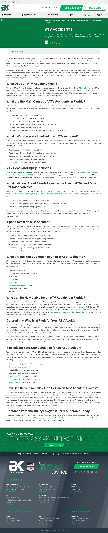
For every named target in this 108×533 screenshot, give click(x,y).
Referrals (36, 454)
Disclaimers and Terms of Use (72, 454)
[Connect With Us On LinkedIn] (88, 472)
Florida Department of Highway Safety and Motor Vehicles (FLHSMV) (34, 194)
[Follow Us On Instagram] (80, 472)
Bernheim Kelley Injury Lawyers (55, 20)
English (14, 2)
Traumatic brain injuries (17, 286)
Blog (19, 454)
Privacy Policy (54, 454)
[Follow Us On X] (84, 472)
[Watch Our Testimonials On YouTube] (92, 472)
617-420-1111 (11, 523)
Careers (44, 454)
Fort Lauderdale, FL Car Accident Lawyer (87, 20)
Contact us (63, 418)
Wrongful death (15, 382)
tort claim (81, 307)
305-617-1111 (11, 505)
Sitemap (87, 454)
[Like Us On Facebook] (76, 472)
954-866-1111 (11, 491)
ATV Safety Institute (84, 88)
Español (19, 2)
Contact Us (27, 454)
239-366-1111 (44, 502)
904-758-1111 (44, 491)
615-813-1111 (75, 523)
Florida (70, 20)
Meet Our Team (100, 15)
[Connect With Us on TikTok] (96, 472)
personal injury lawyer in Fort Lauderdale (69, 312)
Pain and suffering (15, 376)
